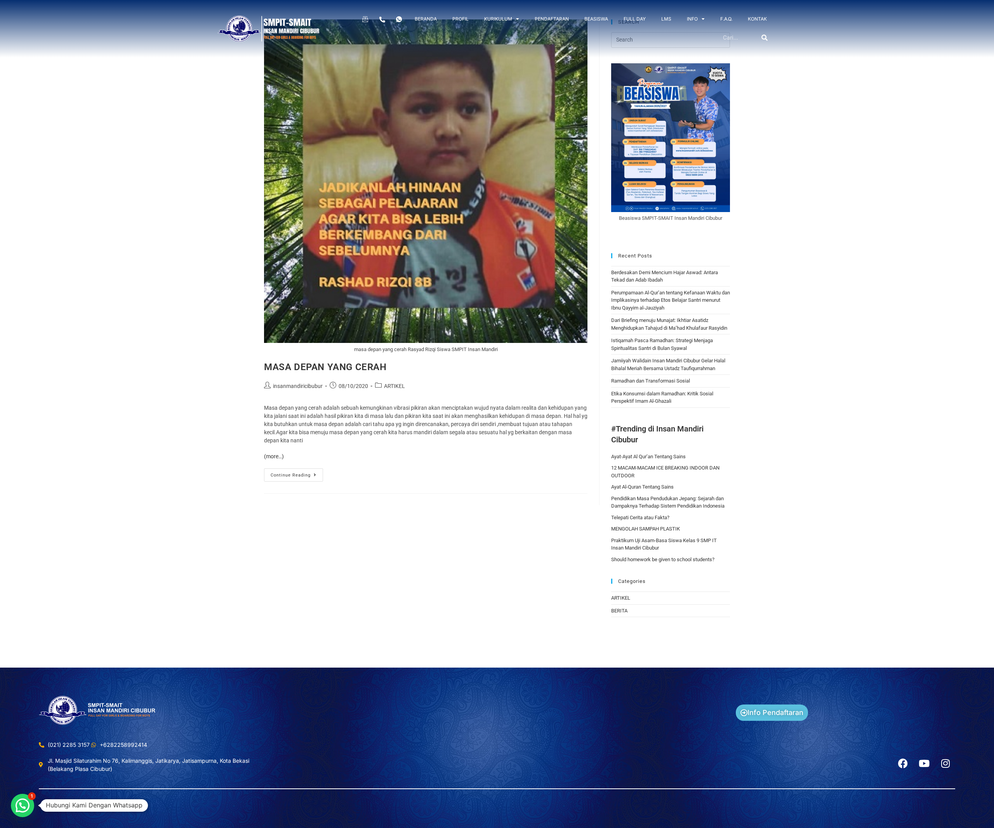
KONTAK (757, 19)
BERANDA (426, 19)
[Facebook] (902, 763)
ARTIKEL (394, 386)
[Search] (765, 37)
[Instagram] (945, 763)
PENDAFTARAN (552, 19)
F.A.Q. (726, 19)
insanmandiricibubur (298, 386)
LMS (666, 19)
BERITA (619, 611)
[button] (22, 805)
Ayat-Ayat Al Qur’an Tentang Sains (648, 456)
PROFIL (460, 19)
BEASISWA (596, 19)
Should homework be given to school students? (662, 559)
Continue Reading (297, 473)
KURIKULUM (498, 19)
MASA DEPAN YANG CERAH (325, 367)
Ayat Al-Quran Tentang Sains (642, 487)
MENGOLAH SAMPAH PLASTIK (645, 529)
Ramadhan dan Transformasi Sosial (650, 381)
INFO (692, 19)
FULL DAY (635, 19)
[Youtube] (924, 763)
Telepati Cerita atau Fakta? (640, 517)
